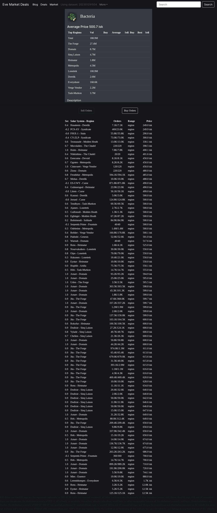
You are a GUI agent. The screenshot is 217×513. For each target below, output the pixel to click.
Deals (44, 4)
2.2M (92, 87)
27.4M (93, 43)
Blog (36, 4)
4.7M (92, 54)
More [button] (102, 4)
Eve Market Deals (16, 4)
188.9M (94, 38)
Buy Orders (130, 110)
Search (208, 4)
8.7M (92, 49)
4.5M (92, 65)
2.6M (92, 76)
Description (74, 100)
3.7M (92, 93)
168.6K (94, 82)
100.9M (94, 71)
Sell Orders (86, 110)
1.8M (92, 60)
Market (54, 4)
